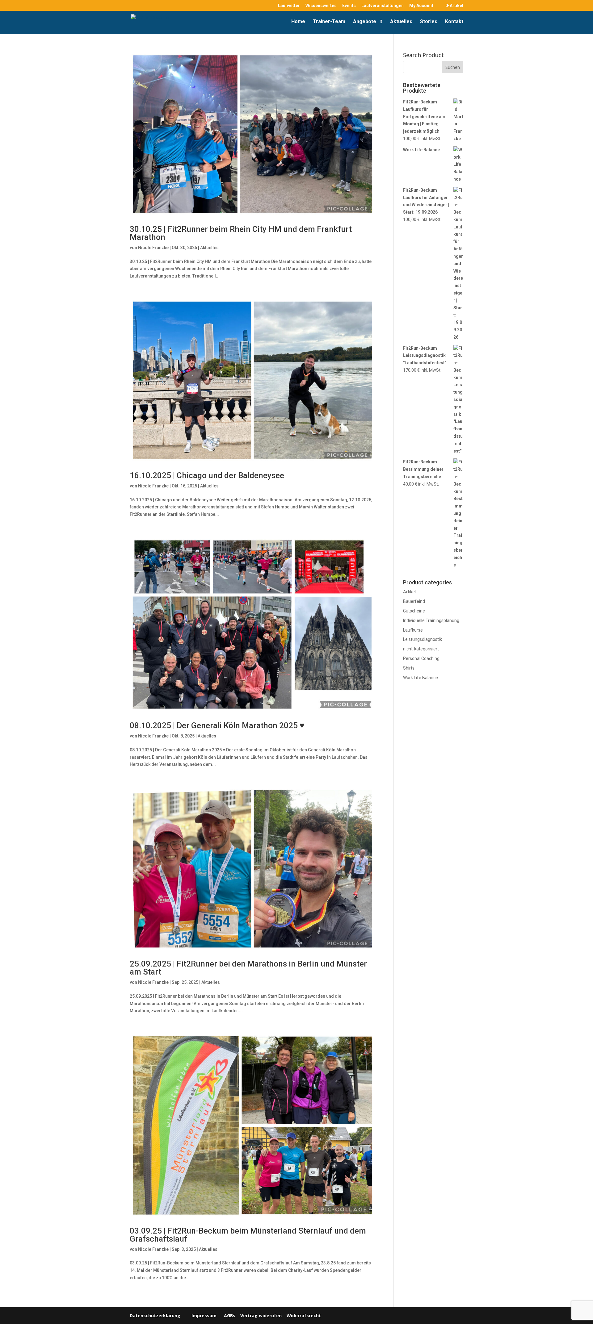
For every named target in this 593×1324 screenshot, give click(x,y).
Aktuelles (401, 21)
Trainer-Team (329, 21)
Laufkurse (413, 630)
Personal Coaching (421, 658)
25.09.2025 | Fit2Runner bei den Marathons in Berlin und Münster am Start (248, 967)
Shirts (408, 668)
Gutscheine (414, 610)
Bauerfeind (414, 601)
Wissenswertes (321, 5)
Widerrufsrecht (303, 1315)
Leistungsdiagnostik (422, 639)
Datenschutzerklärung (155, 1315)
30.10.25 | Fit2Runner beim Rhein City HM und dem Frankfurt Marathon (241, 233)
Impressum (204, 1315)
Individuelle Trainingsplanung (431, 620)
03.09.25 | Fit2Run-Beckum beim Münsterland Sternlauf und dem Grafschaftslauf (248, 1234)
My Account (421, 5)
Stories (428, 21)
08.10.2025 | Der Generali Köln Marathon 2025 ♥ (217, 725)
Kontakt (454, 21)
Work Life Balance (420, 677)
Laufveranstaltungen (382, 5)
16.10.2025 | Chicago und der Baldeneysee (207, 475)
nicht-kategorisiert (421, 648)
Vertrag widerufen (261, 1315)
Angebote (364, 21)
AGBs (229, 1315)
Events (349, 5)
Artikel (409, 591)
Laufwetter (289, 5)
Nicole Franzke (153, 247)
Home (298, 21)
